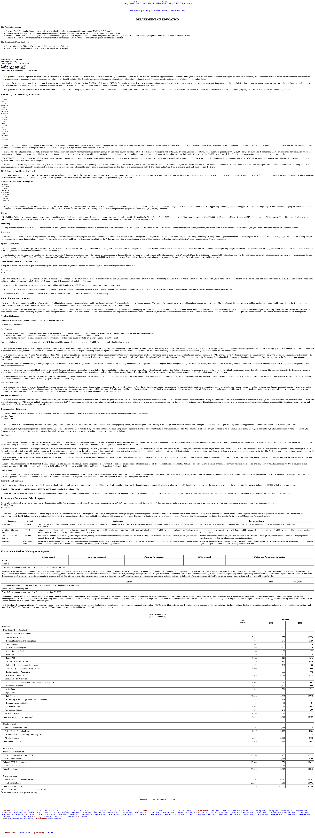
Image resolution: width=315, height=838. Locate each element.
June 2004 (204, 812)
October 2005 (6, 812)
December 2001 (262, 814)
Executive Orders (178, 810)
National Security (90, 810)
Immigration (66, 810)
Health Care (36, 810)
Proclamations (169, 810)
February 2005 (99, 812)
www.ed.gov (6, 64)
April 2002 (211, 814)
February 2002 (235, 814)
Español (145, 11)
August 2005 (33, 812)
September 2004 (168, 812)
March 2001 (59, 816)
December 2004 (126, 812)
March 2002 (223, 814)
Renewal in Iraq (114, 810)
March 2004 (236, 812)
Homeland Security (45, 810)
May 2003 (52, 814)
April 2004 (224, 812)
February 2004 (248, 812)
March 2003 (74, 814)
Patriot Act (107, 810)
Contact (176, 4)
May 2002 (201, 814)
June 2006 (215, 811)
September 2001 (304, 814)
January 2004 (261, 812)
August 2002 (169, 814)
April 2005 (75, 812)
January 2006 (273, 811)
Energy (30, 810)
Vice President (144, 2)
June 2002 (191, 814)
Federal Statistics (25, 833)
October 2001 (290, 814)
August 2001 (5, 816)
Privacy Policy (174, 11)
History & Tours (128, 4)
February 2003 (86, 814)
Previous (143, 800)
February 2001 (72, 816)
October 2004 (154, 812)
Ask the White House (13, 818)
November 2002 (128, 814)
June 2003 (42, 814)
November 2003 (289, 812)
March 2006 (247, 811)
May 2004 (214, 812)
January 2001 (85, 816)
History (50, 833)
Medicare (82, 810)
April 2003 (62, 814)
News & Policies (179, 2)
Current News (151, 810)
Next (173, 800)
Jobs (170, 4)
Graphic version (186, 4)
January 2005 (113, 812)
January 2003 (100, 814)
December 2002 (113, 814)
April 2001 (48, 816)
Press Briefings (160, 810)
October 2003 (303, 812)
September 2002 (156, 814)
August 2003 (20, 814)
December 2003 (275, 812)
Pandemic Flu (99, 810)
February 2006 (260, 811)
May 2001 (37, 816)
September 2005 (20, 812)
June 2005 (55, 812)
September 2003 (7, 814)
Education (25, 810)
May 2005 (65, 812)
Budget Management (15, 810)
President (133, 2)
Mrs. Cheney (166, 2)
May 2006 (226, 811)
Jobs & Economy (74, 810)
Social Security (123, 810)
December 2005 (287, 811)
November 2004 (141, 812)
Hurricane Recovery (56, 810)
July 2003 (31, 814)
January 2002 (248, 814)
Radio (185, 810)
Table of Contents (159, 800)
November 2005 (301, 811)
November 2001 (277, 814)
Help (183, 11)
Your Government (147, 4)
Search (164, 11)
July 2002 (180, 814)
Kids (137, 4)
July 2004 (193, 812)
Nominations (51, 818)
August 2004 (182, 812)
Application (58, 818)
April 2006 (236, 811)
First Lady (155, 2)
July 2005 (44, 812)
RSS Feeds (190, 810)
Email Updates (135, 11)
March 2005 (87, 812)
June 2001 (27, 816)
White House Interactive (26, 818)
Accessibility (155, 11)
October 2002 (142, 814)
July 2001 (16, 816)
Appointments (161, 4)
